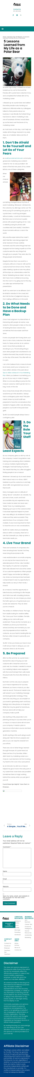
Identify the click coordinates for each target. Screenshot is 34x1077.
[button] (2, 28)
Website (5, 886)
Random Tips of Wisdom (14, 37)
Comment (7, 847)
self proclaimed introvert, (14, 158)
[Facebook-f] (13, 15)
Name (5, 871)
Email (5, 879)
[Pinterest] (17, 15)
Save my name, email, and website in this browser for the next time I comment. (16, 897)
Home (4, 37)
